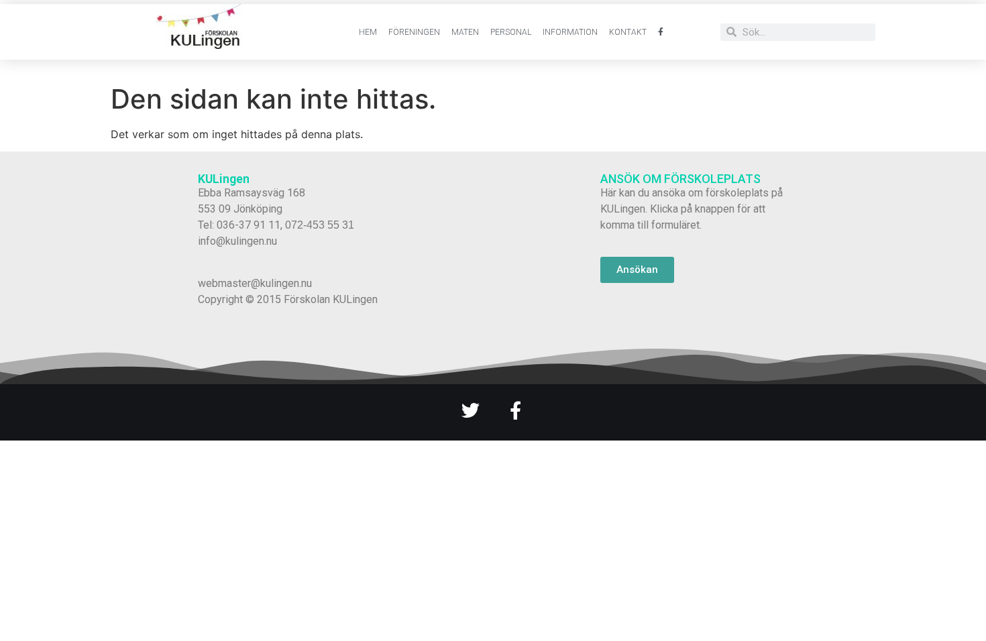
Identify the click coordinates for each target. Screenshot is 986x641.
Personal (510, 32)
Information (570, 32)
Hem (368, 32)
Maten (465, 32)
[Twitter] (470, 410)
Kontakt (628, 32)
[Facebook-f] (515, 410)
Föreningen (414, 32)
